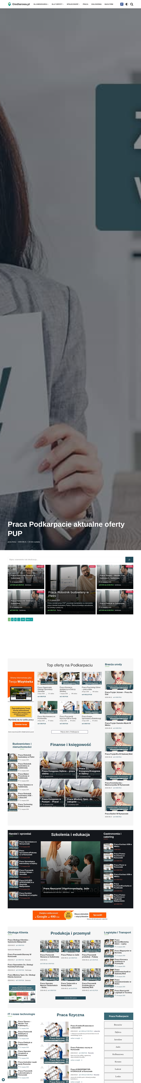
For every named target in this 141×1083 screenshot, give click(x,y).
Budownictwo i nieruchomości (22, 745)
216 (23, 619)
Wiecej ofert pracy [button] (70, 998)
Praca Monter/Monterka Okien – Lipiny (122, 942)
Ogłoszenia (96, 4)
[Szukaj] (131, 4)
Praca (85, 4)
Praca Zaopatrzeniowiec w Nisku (123, 982)
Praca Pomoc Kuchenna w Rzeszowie (119, 856)
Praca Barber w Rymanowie (116, 814)
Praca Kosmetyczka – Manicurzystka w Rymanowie (117, 784)
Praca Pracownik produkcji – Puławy (90, 956)
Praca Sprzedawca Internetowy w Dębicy (28, 862)
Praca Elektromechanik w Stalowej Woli (122, 972)
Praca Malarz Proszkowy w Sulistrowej (23, 776)
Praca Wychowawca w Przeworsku (46, 717)
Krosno (40, 566)
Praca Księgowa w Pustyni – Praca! (51, 800)
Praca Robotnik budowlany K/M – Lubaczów (25, 796)
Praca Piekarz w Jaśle (70, 955)
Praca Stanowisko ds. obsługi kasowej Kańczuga (20, 966)
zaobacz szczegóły (75, 1038)
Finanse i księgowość (70, 744)
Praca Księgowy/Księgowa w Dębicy (89, 771)
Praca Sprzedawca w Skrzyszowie (28, 843)
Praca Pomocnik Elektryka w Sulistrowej (25, 1034)
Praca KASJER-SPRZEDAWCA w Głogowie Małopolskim (26, 883)
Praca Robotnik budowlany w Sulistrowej (24, 766)
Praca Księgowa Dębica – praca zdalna (58, 772)
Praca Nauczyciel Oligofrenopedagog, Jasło (66, 888)
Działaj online (22, 994)
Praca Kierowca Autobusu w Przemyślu (121, 961)
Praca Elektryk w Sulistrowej (112, 603)
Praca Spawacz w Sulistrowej (25, 786)
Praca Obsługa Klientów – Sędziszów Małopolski (18, 941)
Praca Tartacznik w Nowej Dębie (69, 984)
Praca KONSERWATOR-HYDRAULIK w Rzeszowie (81, 1070)
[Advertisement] (70, 640)
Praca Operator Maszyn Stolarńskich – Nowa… (49, 985)
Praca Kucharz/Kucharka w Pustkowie (122, 886)
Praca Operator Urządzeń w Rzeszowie (24, 1053)
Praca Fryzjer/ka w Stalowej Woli (118, 754)
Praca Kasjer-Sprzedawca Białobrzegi (91, 717)
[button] (48, 4)
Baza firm (109, 4)
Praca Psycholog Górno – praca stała (91, 688)
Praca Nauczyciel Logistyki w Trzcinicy (123, 992)
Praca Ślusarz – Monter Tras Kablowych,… (24, 1023)
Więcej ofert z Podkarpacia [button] (69, 732)
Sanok (92, 566)
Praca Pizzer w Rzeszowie (120, 866)
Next (28, 619)
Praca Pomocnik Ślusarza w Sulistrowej (49, 956)
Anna (14, 542)
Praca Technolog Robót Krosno (25, 805)
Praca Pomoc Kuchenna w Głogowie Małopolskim (119, 898)
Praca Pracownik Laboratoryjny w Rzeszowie (25, 1073)
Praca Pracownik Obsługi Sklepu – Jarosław (26, 872)
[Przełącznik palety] (127, 4)
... (18, 619)
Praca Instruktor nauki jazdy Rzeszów (27, 1063)
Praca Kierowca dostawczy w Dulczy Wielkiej (68, 689)
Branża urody (113, 664)
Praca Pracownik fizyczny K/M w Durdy (68, 717)
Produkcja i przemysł (70, 933)
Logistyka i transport (117, 932)
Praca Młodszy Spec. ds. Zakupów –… (80, 800)
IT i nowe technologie (21, 1014)
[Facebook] (121, 4)
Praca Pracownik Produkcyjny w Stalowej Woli (89, 985)
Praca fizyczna (70, 1015)
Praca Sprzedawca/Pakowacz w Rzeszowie (28, 853)
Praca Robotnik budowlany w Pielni (68, 594)
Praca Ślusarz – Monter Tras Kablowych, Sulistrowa (112, 576)
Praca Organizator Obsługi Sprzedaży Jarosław (45, 689)
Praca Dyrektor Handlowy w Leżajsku (28, 894)
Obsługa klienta (18, 932)
